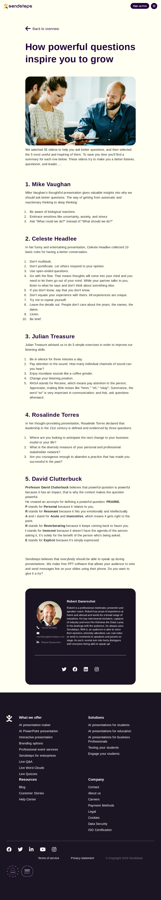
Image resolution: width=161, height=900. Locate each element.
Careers (94, 799)
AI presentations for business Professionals (109, 739)
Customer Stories (31, 793)
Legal (92, 811)
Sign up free (140, 6)
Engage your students (103, 753)
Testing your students (103, 747)
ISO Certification (100, 830)
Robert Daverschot (51, 642)
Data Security (98, 823)
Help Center (27, 799)
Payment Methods (101, 805)
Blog (22, 787)
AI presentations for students (109, 725)
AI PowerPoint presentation (38, 731)
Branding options (31, 743)
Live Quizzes (28, 774)
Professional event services (38, 749)
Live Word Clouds (31, 768)
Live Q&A (26, 761)
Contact (93, 787)
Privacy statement (82, 858)
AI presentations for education (109, 731)
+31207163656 (49, 627)
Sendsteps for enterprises (37, 755)
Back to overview (46, 29)
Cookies (94, 817)
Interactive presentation (36, 737)
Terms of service (48, 858)
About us (94, 793)
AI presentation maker (35, 725)
